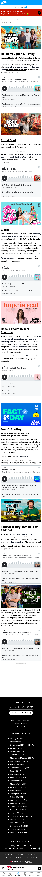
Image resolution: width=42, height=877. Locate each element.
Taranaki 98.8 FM (17, 774)
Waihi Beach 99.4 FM (18, 751)
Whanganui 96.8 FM (18, 780)
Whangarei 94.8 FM (18, 738)
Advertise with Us (21, 723)
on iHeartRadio (21, 258)
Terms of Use (27, 846)
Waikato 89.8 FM (17, 755)
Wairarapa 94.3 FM (18, 787)
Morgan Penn (6, 239)
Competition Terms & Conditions (14, 848)
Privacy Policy (15, 846)
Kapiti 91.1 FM (15, 790)
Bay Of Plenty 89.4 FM (19, 761)
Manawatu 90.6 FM (18, 784)
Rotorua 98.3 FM (17, 764)
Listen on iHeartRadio (21, 868)
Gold (2, 858)
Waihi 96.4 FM (16, 748)
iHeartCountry (10, 858)
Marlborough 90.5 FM (19, 800)
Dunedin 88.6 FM (17, 823)
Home (3, 20)
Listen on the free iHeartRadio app (15, 546)
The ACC (20, 855)
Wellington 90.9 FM (18, 793)
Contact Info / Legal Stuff (21, 720)
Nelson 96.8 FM (16, 797)
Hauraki (27, 855)
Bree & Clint (8, 140)
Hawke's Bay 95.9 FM (18, 777)
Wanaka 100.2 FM (17, 819)
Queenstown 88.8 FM (19, 826)
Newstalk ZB (5, 855)
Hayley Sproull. (33, 239)
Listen (11, 20)
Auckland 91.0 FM (17, 742)
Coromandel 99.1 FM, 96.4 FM (22, 745)
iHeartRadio (6, 463)
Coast (33, 855)
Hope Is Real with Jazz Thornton (15, 330)
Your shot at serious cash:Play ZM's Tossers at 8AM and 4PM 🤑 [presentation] (21, 12)
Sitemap (32, 848)
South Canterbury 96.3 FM (21, 816)
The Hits (13, 855)
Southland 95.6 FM (17, 829)
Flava (38, 855)
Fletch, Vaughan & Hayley (18, 54)
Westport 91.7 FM (17, 803)
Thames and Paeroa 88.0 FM (22, 758)
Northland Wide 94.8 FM (20, 832)
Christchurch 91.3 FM (18, 810)
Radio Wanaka (20, 858)
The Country (37, 858)
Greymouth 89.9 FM (18, 806)
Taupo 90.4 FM (16, 771)
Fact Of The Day (11, 429)
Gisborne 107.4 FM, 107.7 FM (21, 768)
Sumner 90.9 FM (16, 813)
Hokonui (29, 858)
